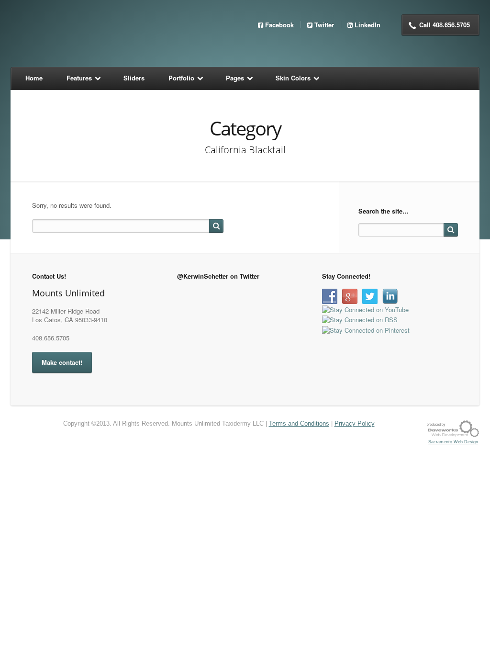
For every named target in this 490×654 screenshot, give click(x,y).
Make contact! (62, 362)
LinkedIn (367, 24)
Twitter (324, 24)
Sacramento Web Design (453, 442)
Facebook (279, 24)
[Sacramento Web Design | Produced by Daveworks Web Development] (453, 428)
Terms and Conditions (299, 423)
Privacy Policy (354, 423)
